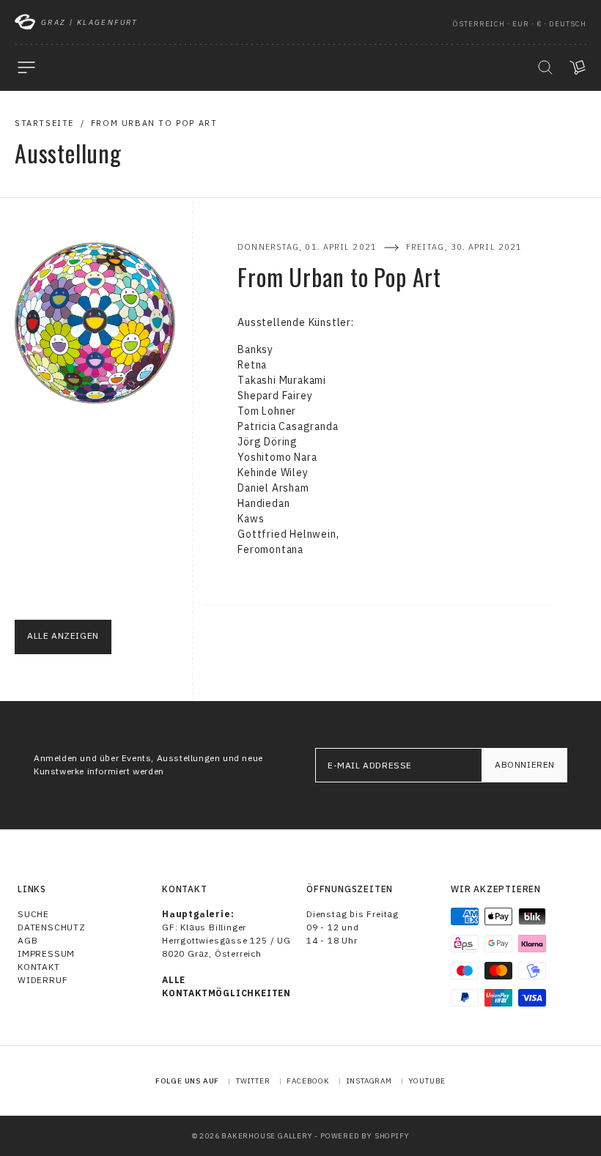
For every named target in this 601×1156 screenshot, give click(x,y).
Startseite (44, 123)
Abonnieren (525, 764)
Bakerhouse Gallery (266, 1136)
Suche (33, 913)
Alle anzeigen (63, 635)
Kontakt (39, 966)
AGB (27, 940)
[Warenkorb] (577, 67)
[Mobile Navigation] (26, 67)
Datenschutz (52, 927)
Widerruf (42, 979)
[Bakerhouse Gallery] (25, 22)
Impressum (46, 953)
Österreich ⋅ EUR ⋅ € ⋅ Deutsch (519, 24)
